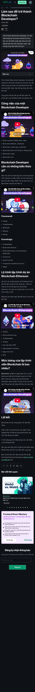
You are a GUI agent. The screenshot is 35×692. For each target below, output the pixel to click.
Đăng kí (18, 567)
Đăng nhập (22, 2)
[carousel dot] (7, 507)
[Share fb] (10, 465)
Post (7, 7)
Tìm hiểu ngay (9, 540)
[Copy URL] (21, 465)
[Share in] (17, 465)
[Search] (14, 2)
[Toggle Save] (7, 465)
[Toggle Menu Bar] (30, 2)
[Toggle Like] (4, 465)
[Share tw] (14, 465)
